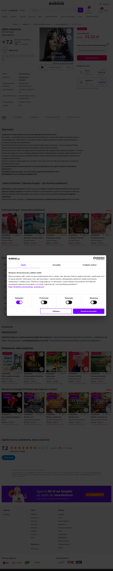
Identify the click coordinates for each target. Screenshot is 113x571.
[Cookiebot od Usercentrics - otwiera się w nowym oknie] (95, 258)
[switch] (44, 302)
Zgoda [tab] (23, 265)
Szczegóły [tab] (57, 265)
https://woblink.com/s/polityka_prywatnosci (26, 287)
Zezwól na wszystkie (89, 311)
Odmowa (56, 311)
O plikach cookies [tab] (90, 265)
